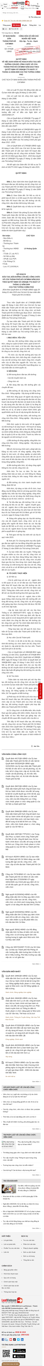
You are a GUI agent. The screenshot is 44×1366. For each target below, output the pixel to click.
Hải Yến (36, 746)
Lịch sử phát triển (9, 1244)
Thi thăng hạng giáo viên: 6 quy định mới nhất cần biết (21, 1152)
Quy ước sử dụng (10, 1278)
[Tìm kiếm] (38, 13)
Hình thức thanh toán (11, 1274)
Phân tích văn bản (29, 1244)
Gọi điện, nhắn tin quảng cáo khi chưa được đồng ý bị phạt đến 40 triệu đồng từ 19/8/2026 (29, 1188)
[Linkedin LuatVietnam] (22, 1339)
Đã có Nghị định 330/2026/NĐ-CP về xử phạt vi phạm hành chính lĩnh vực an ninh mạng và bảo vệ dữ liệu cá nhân (21, 1213)
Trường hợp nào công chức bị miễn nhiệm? (18, 1165)
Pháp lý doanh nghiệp (30, 1248)
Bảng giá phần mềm (10, 1270)
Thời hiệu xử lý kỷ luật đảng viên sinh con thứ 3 (19, 1117)
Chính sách (19, 1039)
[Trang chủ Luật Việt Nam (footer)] (21, 1300)
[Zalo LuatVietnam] (7, 1339)
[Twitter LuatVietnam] (18, 1339)
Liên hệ (6, 1252)
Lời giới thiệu (8, 1240)
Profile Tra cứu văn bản (12, 1248)
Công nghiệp (10, 1039)
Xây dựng (9, 1056)
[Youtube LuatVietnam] (10, 1339)
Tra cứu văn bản (28, 1240)
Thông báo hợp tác (10, 1292)
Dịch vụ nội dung (29, 1256)
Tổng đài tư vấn (28, 1260)
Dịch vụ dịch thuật (29, 1252)
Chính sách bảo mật (10, 1282)
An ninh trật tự (10, 1076)
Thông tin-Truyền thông (22, 1017)
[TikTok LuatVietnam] (14, 1339)
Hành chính (9, 992)
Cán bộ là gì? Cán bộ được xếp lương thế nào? (19, 1170)
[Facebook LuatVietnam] (3, 1339)
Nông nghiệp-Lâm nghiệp (22, 992)
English (32, 5)
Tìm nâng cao (35, 17)
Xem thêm (36, 964)
